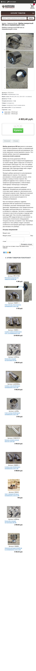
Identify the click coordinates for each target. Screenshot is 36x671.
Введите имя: (6, 233)
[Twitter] (6, 252)
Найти (31, 18)
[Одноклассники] (8, 252)
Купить (18, 130)
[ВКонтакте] (4, 252)
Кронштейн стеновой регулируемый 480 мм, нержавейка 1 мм (11, 522)
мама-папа (7, 113)
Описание (7, 141)
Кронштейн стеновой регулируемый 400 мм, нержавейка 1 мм (11, 360)
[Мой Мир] (10, 252)
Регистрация (12, 1)
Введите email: (7, 235)
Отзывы (15, 141)
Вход (4, 1)
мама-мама (7, 112)
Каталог (4, 23)
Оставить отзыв (26, 244)
